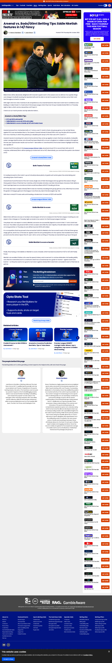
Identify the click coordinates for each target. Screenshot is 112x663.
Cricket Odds (36, 623)
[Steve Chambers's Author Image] (61, 373)
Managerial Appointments (55, 627)
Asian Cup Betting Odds (23, 627)
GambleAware (79, 606)
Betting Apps (82, 621)
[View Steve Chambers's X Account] (23, 33)
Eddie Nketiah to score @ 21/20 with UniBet (19, 121)
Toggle (105, 5)
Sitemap (4, 638)
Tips (17, 5)
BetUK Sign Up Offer (99, 625)
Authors (4, 621)
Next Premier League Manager (55, 621)
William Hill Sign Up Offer (100, 623)
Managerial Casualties (54, 625)
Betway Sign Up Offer (100, 632)
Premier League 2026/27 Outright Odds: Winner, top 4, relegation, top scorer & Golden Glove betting (65, 346)
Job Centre (51, 630)
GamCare (72, 606)
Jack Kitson (29, 33)
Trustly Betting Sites (84, 623)
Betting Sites (42, 5)
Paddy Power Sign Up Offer (101, 619)
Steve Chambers (15, 33)
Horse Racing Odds (37, 625)
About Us (4, 619)
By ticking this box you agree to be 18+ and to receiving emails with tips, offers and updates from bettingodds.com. (55, 285)
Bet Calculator (65, 5)
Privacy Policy (5, 625)
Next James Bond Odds (69, 632)
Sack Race (56, 5)
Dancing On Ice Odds (69, 627)
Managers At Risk (53, 623)
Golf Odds (35, 627)
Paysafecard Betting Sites (86, 630)
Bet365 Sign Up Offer (99, 621)
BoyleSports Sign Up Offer (101, 630)
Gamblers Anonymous (88, 606)
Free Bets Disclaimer (6, 636)
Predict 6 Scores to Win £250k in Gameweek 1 (15, 344)
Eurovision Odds (68, 625)
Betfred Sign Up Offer (99, 627)
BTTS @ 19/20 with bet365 (14, 119)
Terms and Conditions (7, 634)
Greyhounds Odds (37, 621)
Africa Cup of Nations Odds (24, 623)
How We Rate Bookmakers (8, 630)
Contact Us (5, 623)
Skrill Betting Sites (83, 632)
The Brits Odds (67, 630)
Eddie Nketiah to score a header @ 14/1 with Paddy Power (24, 123)
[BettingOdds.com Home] (8, 5)
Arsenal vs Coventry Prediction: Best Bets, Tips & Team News (40, 344)
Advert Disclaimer (106, 11)
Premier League (21, 619)
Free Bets (29, 5)
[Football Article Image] (16, 334)
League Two (20, 632)
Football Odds (36, 619)
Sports (50, 5)
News (35, 5)
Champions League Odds (24, 625)
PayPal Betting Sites (84, 625)
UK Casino (75, 5)
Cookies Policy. (88, 655)
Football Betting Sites (84, 634)
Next (78, 337)
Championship (21, 621)
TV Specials (67, 619)
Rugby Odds (36, 630)
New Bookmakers (84, 627)
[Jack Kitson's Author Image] (21, 373)
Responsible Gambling (7, 632)
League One (20, 630)
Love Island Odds (68, 623)
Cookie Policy (5, 627)
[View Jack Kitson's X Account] (35, 33)
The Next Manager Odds (54, 619)
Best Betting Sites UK (84, 619)
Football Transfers (22, 634)
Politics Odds (67, 621)
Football (22, 5)
